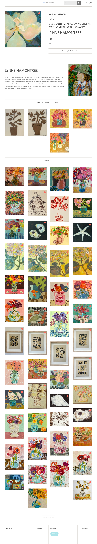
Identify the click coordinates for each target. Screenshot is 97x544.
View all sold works (48, 518)
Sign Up (54, 534)
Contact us (75, 51)
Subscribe (85, 3)
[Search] (79, 3)
